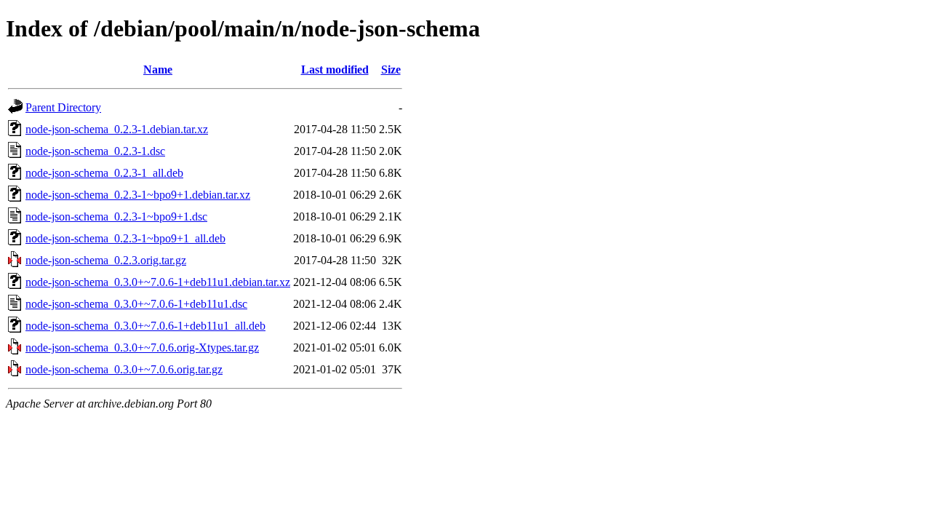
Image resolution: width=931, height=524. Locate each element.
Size (391, 69)
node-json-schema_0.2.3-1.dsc (95, 151)
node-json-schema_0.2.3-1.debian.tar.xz (116, 129)
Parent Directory (63, 107)
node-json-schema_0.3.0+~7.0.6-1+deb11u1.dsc (136, 304)
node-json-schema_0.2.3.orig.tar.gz (105, 260)
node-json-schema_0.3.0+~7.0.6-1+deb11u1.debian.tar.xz (157, 282)
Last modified (335, 69)
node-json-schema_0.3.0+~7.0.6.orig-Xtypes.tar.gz (142, 347)
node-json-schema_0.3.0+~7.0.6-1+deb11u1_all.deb (145, 325)
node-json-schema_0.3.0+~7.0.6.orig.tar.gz (124, 369)
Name (157, 69)
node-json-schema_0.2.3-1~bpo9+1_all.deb (125, 238)
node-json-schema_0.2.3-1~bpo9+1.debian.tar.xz (137, 194)
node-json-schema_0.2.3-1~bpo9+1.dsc (116, 216)
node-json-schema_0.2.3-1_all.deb (104, 173)
